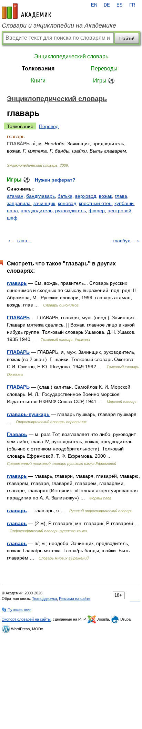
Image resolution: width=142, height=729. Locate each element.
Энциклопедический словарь (71, 56)
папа (12, 210)
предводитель (36, 210)
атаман (15, 196)
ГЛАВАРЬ (18, 317)
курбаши (124, 203)
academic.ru (26, 11)
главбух (121, 240)
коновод (67, 203)
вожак (105, 196)
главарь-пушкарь (28, 414)
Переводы (104, 68)
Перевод (49, 126)
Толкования (38, 68)
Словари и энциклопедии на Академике (59, 25)
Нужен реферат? (55, 180)
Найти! (126, 38)
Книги (38, 81)
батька (65, 196)
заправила (19, 203)
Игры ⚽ (104, 81)
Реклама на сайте (74, 598)
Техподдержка (44, 598)
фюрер (97, 210)
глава (121, 196)
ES (119, 5)
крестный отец (95, 203)
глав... (24, 240)
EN (94, 5)
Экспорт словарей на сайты (26, 619)
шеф (12, 218)
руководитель (70, 210)
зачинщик (44, 203)
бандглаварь (40, 196)
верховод (85, 196)
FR (132, 5)
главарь (17, 283)
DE (107, 5)
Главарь (17, 434)
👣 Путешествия (16, 610)
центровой (119, 210)
